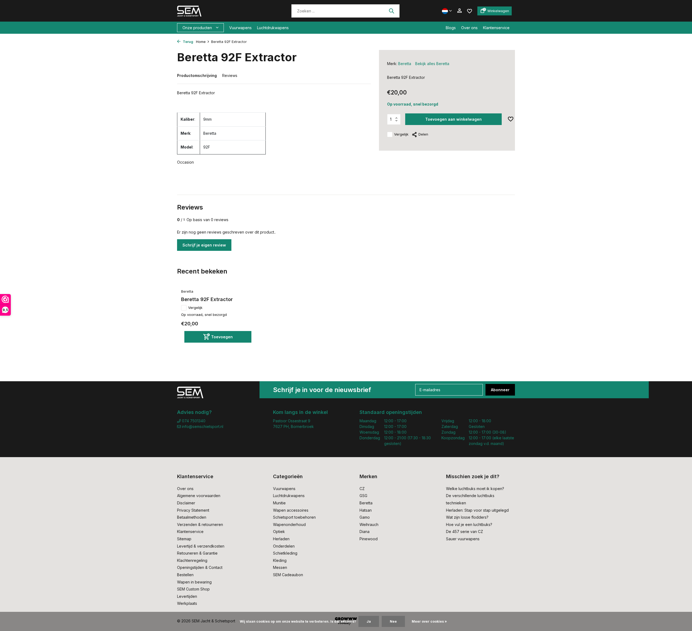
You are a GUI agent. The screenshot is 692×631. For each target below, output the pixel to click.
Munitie (279, 503)
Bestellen (185, 574)
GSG (363, 495)
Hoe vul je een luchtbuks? (469, 524)
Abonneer (500, 389)
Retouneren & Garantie (197, 553)
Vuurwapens (240, 27)
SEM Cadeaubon (288, 574)
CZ (362, 488)
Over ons (469, 27)
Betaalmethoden (191, 517)
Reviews (229, 75)
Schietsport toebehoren (294, 517)
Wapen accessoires (290, 510)
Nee (393, 621)
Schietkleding (285, 553)
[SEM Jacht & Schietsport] (214, 11)
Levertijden (187, 596)
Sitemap (184, 538)
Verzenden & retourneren (200, 524)
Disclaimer (186, 503)
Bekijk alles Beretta (432, 63)
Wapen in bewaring (194, 582)
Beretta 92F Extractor (207, 299)
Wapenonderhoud (289, 524)
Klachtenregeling (192, 560)
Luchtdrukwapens (273, 27)
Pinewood (369, 538)
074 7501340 (193, 421)
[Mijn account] (459, 11)
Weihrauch (369, 524)
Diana (365, 531)
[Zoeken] (391, 11)
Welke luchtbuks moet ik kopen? (475, 488)
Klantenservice (496, 27)
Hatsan (366, 510)
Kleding (280, 560)
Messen (280, 567)
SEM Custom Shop (193, 589)
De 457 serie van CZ (464, 531)
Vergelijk (401, 134)
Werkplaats (187, 603)
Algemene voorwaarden (198, 495)
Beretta (404, 63)
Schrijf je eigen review (204, 245)
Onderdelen (284, 546)
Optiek (279, 531)
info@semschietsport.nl (202, 426)
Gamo (365, 517)
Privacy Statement (193, 510)
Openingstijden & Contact (199, 567)
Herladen (281, 538)
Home (201, 41)
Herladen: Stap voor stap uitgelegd (477, 510)
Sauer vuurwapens (463, 538)
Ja (369, 621)
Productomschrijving (197, 75)
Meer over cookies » (429, 621)
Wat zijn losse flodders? (467, 517)
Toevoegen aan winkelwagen (453, 119)
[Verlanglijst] (469, 10)
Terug (187, 41)
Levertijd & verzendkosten (200, 546)
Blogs (451, 27)
